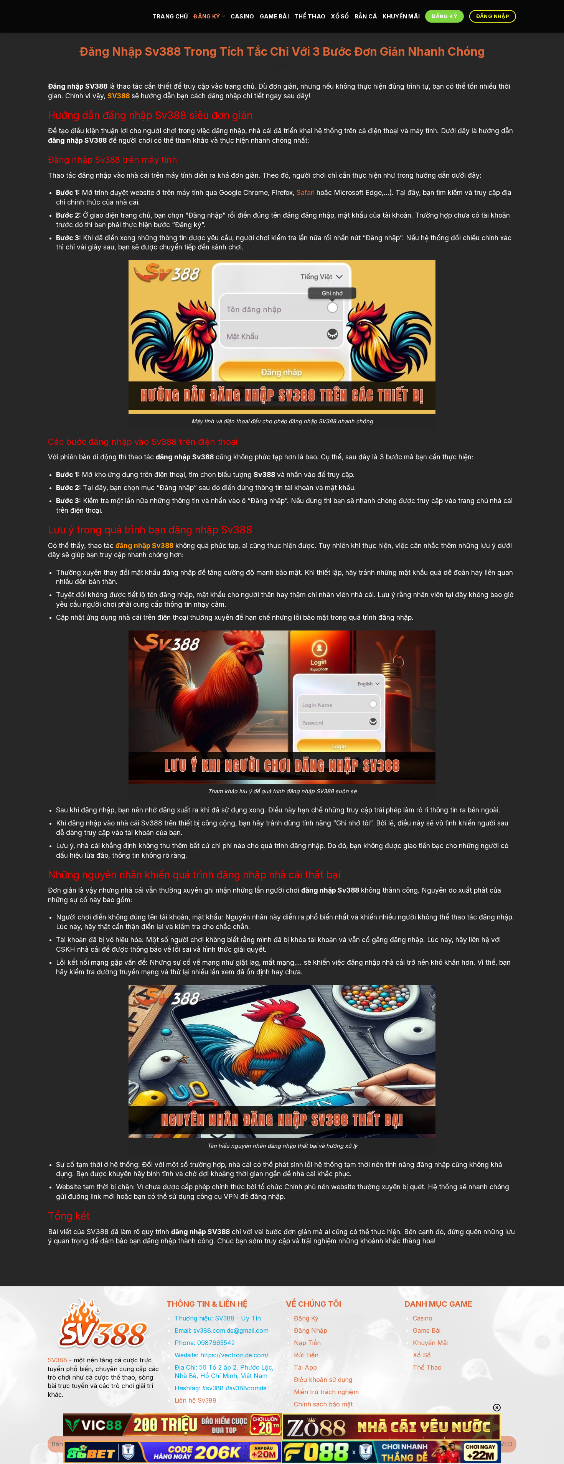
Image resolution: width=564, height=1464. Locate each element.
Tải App (305, 1367)
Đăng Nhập (310, 1330)
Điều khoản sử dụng (323, 1379)
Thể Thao (309, 16)
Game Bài (274, 16)
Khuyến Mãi (401, 16)
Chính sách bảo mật (323, 1404)
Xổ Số (340, 16)
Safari (306, 192)
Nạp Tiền (307, 1343)
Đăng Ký (206, 16)
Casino (242, 16)
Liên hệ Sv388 (195, 1400)
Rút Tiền (306, 1355)
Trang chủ (170, 16)
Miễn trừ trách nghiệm (326, 1392)
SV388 (118, 96)
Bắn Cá (366, 16)
